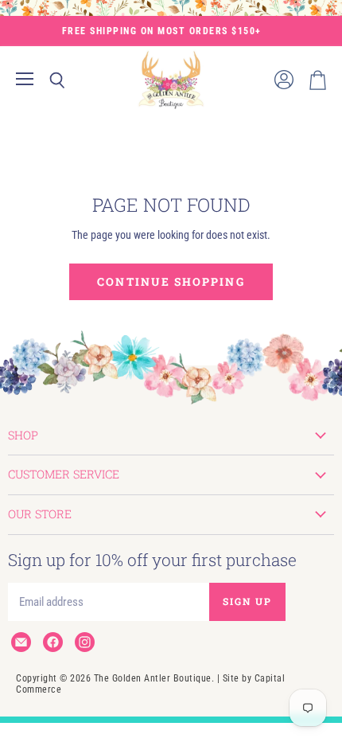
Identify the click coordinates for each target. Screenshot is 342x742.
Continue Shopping (170, 281)
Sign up (247, 601)
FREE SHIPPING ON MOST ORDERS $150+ (162, 31)
